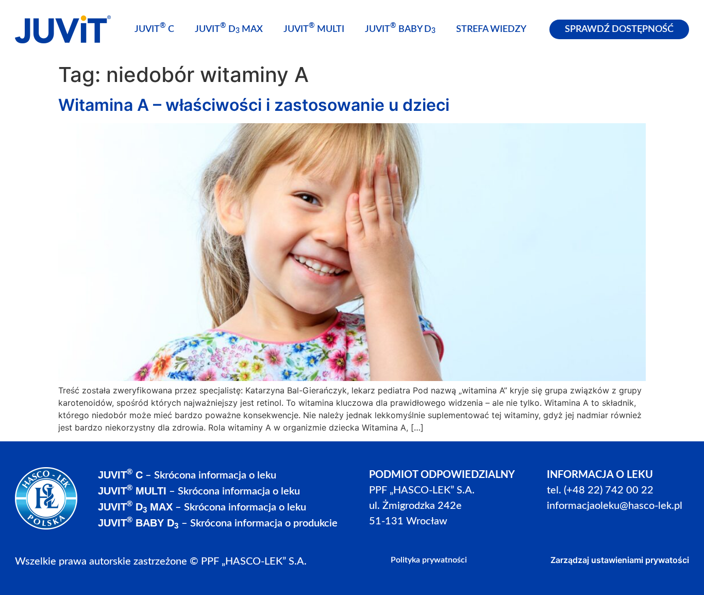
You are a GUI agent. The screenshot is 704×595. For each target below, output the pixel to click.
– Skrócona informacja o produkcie (218, 523)
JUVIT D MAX (229, 28)
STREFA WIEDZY (491, 29)
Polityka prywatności (429, 560)
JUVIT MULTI (313, 28)
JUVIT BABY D (400, 28)
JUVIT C (154, 28)
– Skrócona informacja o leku (187, 475)
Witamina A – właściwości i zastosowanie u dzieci (253, 105)
